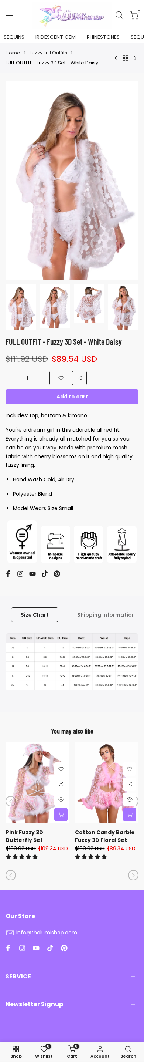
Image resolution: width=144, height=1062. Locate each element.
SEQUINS (14, 37)
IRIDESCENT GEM (55, 37)
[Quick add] (61, 814)
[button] (61, 378)
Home (13, 52)
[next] (133, 875)
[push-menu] (11, 15)
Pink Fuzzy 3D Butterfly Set (24, 836)
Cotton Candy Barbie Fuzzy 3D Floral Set (105, 836)
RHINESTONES (103, 37)
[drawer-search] (120, 15)
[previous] (11, 801)
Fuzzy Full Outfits (48, 52)
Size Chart (35, 614)
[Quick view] (61, 799)
